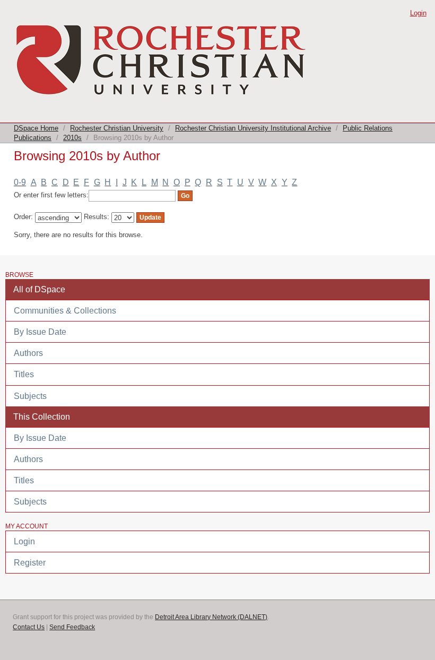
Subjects (30, 396)
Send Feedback (72, 627)
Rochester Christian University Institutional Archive (253, 128)
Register (30, 562)
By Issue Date (40, 331)
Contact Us (29, 627)
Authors (28, 353)
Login (418, 13)
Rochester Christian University (116, 128)
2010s (72, 138)
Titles (24, 374)
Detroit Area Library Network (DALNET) (211, 617)
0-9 (20, 182)
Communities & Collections (65, 310)
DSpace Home (36, 128)
